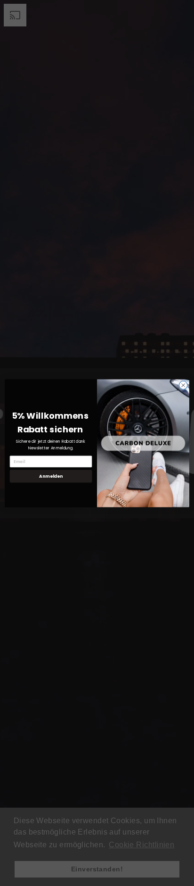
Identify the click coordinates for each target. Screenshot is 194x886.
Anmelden (50, 476)
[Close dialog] (183, 385)
